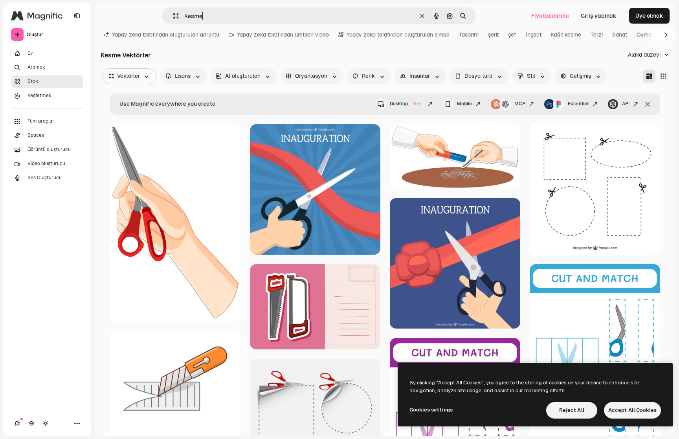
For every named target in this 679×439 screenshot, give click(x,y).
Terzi (597, 34)
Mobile (464, 104)
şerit (493, 34)
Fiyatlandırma (550, 15)
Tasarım (469, 34)
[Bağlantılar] (17, 423)
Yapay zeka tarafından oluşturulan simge (398, 34)
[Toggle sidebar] (77, 15)
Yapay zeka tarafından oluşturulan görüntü (165, 34)
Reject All (571, 410)
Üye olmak (649, 15)
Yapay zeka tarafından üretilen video (283, 34)
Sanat (619, 34)
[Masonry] (649, 76)
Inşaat (533, 34)
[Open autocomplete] (173, 16)
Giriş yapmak (599, 15)
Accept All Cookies (632, 410)
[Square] (663, 76)
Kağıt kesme (566, 34)
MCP (519, 104)
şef (512, 34)
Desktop (406, 104)
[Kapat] (647, 104)
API (625, 104)
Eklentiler (578, 104)
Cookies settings (431, 409)
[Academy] (31, 423)
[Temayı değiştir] (45, 423)
